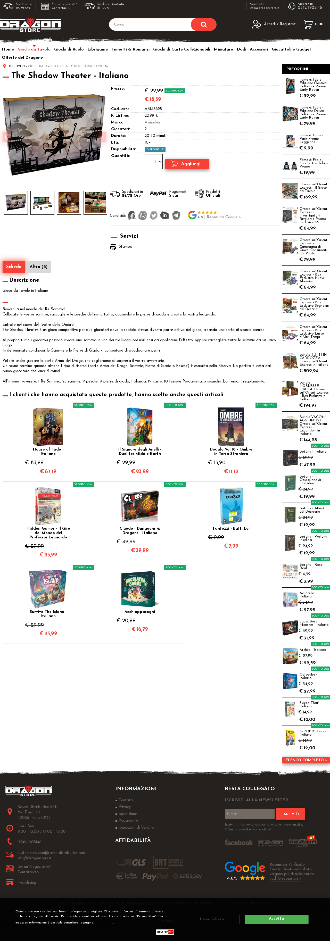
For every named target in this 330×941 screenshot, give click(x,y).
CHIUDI (322, 904)
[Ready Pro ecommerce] (165, 932)
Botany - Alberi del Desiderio (312, 510)
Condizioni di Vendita (136, 828)
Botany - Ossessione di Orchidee (310, 480)
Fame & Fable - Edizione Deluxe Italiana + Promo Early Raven (313, 112)
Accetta (276, 919)
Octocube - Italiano (308, 676)
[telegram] (176, 216)
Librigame (97, 49)
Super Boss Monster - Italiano (314, 623)
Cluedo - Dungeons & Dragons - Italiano (140, 531)
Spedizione (128, 814)
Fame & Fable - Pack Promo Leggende (312, 139)
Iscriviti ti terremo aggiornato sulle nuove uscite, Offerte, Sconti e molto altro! (264, 827)
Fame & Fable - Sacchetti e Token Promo (314, 163)
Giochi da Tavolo (34, 49)
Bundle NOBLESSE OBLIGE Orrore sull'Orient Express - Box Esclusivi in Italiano (314, 391)
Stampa (125, 247)
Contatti (126, 800)
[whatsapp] (142, 216)
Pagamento (128, 821)
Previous (6, 137)
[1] (154, 162)
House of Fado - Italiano (48, 452)
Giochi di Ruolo (69, 49)
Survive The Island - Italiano (48, 614)
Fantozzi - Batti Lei (231, 529)
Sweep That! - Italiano (310, 704)
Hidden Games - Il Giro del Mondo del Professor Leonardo (48, 533)
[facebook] (132, 216)
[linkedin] (164, 216)
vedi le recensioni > (286, 879)
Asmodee (152, 122)
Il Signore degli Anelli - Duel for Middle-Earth (139, 452)
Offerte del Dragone (22, 58)
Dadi (241, 49)
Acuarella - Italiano (308, 595)
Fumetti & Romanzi (130, 49)
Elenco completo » (306, 760)
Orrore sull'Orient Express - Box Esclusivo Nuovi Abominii (313, 276)
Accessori (259, 49)
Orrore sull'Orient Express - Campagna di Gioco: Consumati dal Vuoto (313, 246)
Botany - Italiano (313, 451)
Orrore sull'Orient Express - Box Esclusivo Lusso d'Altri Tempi (313, 332)
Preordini (297, 69)
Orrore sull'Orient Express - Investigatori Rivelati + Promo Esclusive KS (313, 215)
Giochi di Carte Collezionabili (181, 49)
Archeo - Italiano (313, 650)
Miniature (223, 49)
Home (8, 49)
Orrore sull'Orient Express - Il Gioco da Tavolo (313, 188)
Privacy (105, 922)
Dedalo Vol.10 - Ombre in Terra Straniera (231, 452)
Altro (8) (39, 267)
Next (102, 137)
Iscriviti (290, 813)
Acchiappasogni (140, 612)
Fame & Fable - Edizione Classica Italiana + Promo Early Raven (313, 84)
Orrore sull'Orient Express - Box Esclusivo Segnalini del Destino (314, 304)
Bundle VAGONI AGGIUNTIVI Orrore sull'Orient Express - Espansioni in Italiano (313, 425)
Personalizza (212, 919)
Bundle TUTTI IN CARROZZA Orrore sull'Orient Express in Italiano (314, 360)
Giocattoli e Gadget (291, 49)
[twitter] (154, 216)
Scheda (14, 267)
